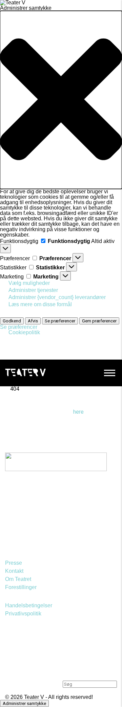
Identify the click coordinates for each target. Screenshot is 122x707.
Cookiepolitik (24, 332)
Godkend (12, 320)
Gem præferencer (99, 320)
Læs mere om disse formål (40, 304)
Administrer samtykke (24, 703)
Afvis (33, 320)
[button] (61, 100)
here (78, 412)
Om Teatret (18, 579)
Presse (13, 563)
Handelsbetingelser (28, 605)
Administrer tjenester (33, 290)
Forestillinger (21, 587)
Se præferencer (60, 320)
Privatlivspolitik (23, 613)
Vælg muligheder (29, 283)
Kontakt (14, 571)
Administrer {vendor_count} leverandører (57, 297)
